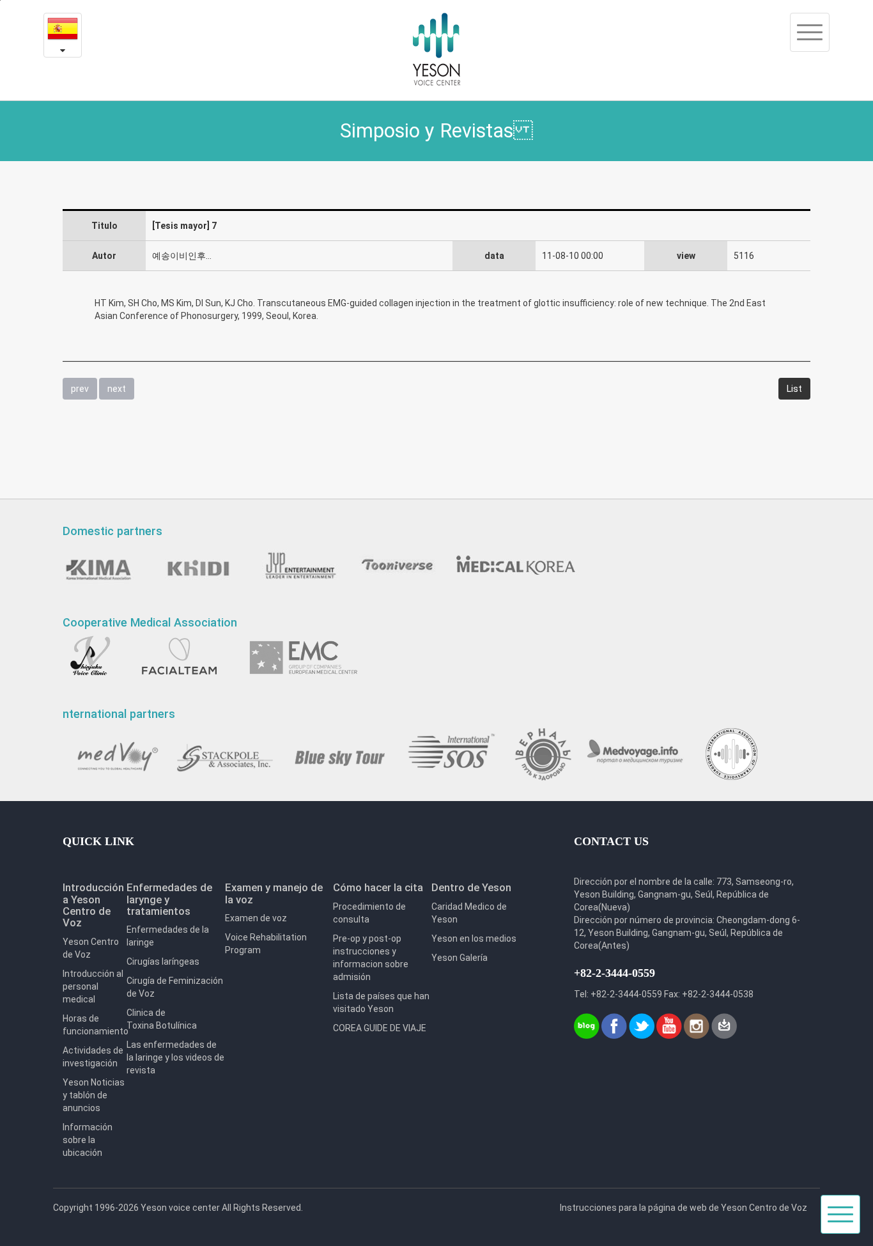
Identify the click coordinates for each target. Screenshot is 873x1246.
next (116, 389)
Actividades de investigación (93, 1056)
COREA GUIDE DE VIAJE (379, 1028)
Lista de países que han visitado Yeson (381, 1002)
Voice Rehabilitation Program (266, 943)
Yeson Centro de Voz (91, 948)
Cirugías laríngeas (163, 961)
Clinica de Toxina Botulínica (162, 1019)
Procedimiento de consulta (369, 912)
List (794, 389)
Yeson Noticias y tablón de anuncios (94, 1095)
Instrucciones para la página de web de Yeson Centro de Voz (683, 1208)
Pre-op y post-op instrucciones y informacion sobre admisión (370, 957)
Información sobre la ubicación (87, 1140)
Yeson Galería (459, 958)
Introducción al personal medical (93, 986)
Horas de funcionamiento (95, 1024)
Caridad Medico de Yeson (469, 912)
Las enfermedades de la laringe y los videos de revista (175, 1057)
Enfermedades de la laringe (168, 935)
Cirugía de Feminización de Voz (175, 987)
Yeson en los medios (473, 938)
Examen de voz (256, 918)
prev (80, 389)
